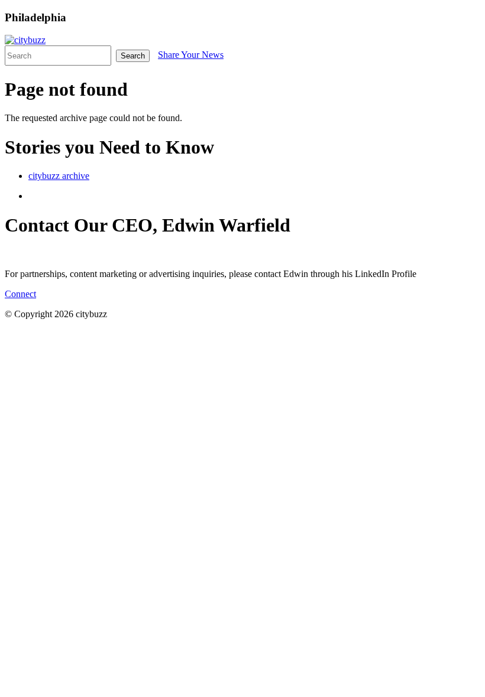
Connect (20, 294)
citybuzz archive (58, 176)
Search (133, 55)
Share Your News (191, 55)
